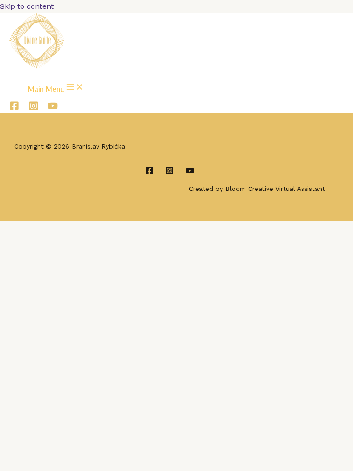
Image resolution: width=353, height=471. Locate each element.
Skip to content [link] (27, 6)
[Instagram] (33, 108)
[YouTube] (53, 108)
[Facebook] (14, 108)
